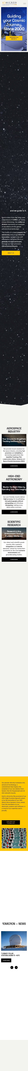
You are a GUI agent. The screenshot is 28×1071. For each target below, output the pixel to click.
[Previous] (12, 967)
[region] (14, 950)
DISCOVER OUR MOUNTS (14, 38)
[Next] (16, 967)
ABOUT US (11, 253)
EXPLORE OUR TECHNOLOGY (11, 822)
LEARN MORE (14, 466)
